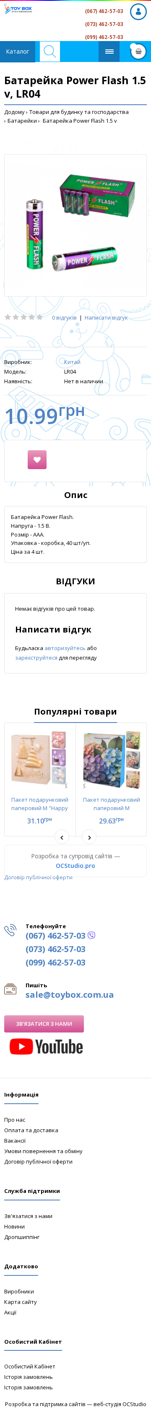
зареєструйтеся (37, 657)
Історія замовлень (28, 1377)
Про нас (14, 1119)
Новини (14, 1226)
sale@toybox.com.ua (70, 994)
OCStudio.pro (75, 866)
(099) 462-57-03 (104, 37)
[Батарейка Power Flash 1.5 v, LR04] (75, 225)
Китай (72, 362)
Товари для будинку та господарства (79, 112)
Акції (10, 1312)
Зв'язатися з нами (44, 1023)
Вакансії (15, 1140)
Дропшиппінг (21, 1237)
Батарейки (22, 120)
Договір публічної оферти (38, 877)
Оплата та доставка (31, 1130)
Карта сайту (20, 1302)
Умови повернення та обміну (43, 1151)
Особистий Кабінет (29, 1366)
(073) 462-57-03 (104, 24)
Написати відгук (106, 317)
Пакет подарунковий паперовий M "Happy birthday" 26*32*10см (39, 808)
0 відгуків (64, 317)
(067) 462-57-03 (104, 11)
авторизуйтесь (65, 648)
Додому (14, 112)
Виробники (19, 1291)
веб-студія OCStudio (120, 1404)
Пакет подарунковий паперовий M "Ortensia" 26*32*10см (111, 808)
